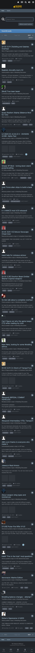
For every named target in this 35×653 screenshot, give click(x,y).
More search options (26, 24)
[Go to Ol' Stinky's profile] (3, 162)
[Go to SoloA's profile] (3, 66)
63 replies (16, 101)
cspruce (4, 580)
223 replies (20, 154)
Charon (4, 302)
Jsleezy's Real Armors (10, 465)
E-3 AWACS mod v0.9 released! (14, 211)
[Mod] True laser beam (11, 91)
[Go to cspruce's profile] (3, 573)
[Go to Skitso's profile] (3, 614)
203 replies (20, 80)
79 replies (20, 606)
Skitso (3, 620)
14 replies (16, 356)
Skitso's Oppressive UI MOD (13, 618)
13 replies (19, 58)
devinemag (5, 349)
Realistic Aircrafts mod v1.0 (12, 70)
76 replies (15, 587)
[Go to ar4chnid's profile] (3, 251)
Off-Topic (22, 446)
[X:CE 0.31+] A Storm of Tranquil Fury (17, 368)
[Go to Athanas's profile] (3, 183)
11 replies (15, 177)
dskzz (3, 213)
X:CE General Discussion (22, 558)
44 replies (18, 124)
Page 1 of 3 (17, 35)
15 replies (19, 288)
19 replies (16, 333)
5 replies (15, 309)
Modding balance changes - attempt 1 (17, 597)
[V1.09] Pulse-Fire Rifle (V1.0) (13, 527)
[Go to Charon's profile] (3, 296)
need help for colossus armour (14, 255)
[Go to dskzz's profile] (3, 206)
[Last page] (33, 35)
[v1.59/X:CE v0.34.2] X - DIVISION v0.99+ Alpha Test (15, 135)
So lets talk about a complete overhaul (17, 300)
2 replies (17, 265)
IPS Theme (14, 643)
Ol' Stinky (4, 170)
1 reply (16, 199)
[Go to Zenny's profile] (3, 416)
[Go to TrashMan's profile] (3, 593)
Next (29, 35)
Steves (4, 558)
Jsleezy (4, 467)
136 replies (20, 628)
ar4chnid (4, 257)
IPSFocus (21, 643)
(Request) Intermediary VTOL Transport (17, 421)
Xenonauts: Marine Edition (12, 578)
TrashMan (4, 599)
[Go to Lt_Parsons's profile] (3, 87)
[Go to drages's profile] (3, 130)
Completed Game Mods (25, 51)
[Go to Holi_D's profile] (3, 317)
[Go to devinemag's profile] (3, 340)
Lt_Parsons (5, 93)
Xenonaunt (5, 528)
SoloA (3, 72)
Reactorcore (5, 236)
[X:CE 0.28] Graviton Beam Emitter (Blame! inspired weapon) (15, 278)
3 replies (17, 566)
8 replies (19, 515)
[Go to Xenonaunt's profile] (3, 522)
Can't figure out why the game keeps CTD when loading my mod (16, 322)
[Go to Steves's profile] (3, 552)
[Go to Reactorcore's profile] (3, 228)
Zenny (3, 423)
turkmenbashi (5, 446)
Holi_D (3, 325)
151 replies (17, 483)
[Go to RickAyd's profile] (3, 393)
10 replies (17, 544)
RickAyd (4, 401)
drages (4, 138)
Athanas (4, 191)
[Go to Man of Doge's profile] (3, 42)
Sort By (31, 37)
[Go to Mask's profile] (3, 108)
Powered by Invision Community (17, 645)
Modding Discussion (20, 72)
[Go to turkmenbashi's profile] (3, 438)
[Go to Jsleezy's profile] (3, 461)
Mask (3, 117)
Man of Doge (5, 51)
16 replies (16, 220)
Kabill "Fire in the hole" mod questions (17, 556)
